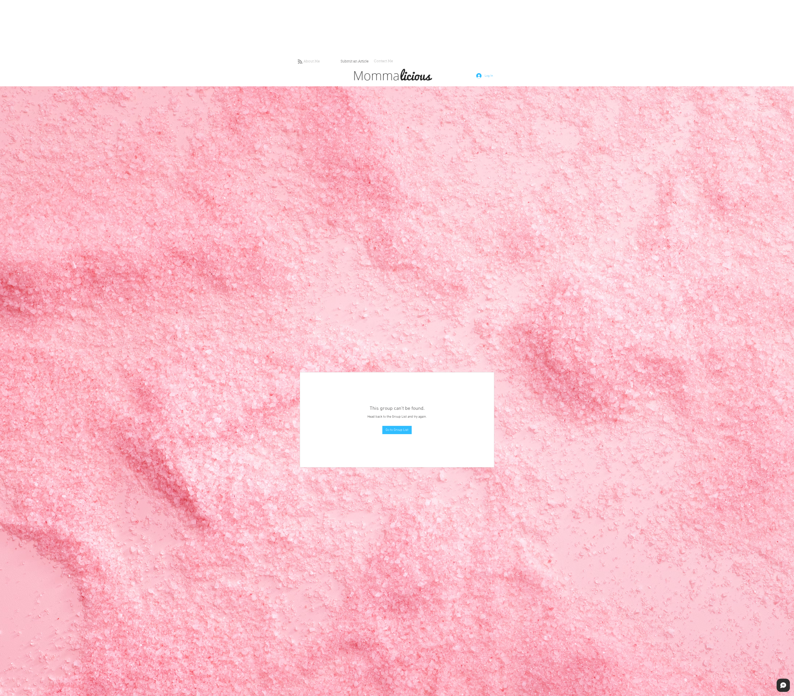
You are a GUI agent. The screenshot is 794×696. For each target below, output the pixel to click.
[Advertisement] (124, 29)
